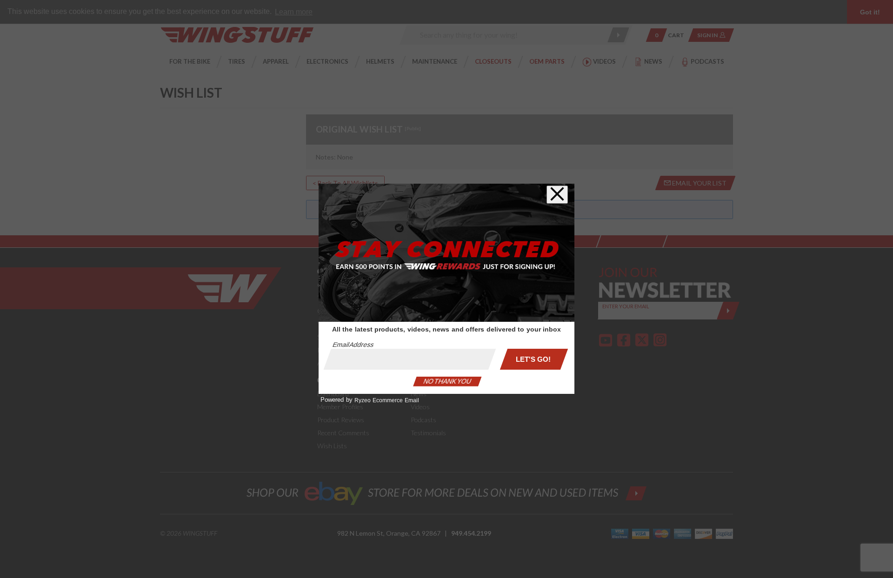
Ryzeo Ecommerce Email (386, 400)
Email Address (353, 344)
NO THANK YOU (447, 381)
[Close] (557, 195)
